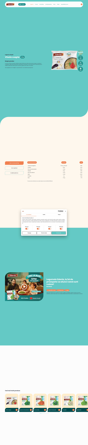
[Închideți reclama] (65, 211)
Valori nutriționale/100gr (14, 163)
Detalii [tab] (44, 214)
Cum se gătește (14, 168)
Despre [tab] (59, 214)
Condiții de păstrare (14, 172)
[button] (41, 414)
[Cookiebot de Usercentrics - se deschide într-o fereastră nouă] (58, 211)
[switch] (38, 229)
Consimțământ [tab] (28, 214)
